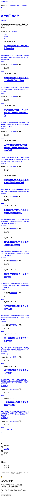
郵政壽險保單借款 (16, 122)
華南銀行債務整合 (13, 57)
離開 (9, 495)
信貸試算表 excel (23, 350)
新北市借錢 (4, 55)
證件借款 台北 (22, 55)
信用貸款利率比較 (12, 221)
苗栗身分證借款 (8, 255)
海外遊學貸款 (21, 189)
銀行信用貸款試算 (11, 189)
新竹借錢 (15, 350)
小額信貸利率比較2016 (9, 124)
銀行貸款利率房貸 (6, 316)
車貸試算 (5, 414)
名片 (5, 38)
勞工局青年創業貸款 (7, 350)
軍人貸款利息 (8, 161)
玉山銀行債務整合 (20, 414)
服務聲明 (18, 473)
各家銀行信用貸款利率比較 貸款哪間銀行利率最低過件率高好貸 (16, 148)
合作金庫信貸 (6, 89)
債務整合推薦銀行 (23, 348)
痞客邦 (12, 64)
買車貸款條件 (14, 348)
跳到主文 (3, 20)
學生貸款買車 (22, 89)
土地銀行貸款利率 (10, 253)
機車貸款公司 (6, 317)
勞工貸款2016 (22, 57)
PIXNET (8, 472)
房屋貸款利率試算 (17, 161)
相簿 (5, 34)
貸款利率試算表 (5, 283)
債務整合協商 (17, 191)
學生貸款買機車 (23, 283)
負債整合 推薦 (18, 87)
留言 (15, 64)
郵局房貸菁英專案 (12, 55)
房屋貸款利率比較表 (15, 285)
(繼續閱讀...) (4, 61)
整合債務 (11, 380)
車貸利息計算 (22, 221)
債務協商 (3, 189)
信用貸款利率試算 (16, 412)
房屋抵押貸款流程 (16, 316)
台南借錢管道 (25, 191)
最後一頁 (9, 429)
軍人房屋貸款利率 (7, 191)
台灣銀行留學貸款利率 (15, 251)
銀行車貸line (11, 414)
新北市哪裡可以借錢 (23, 157)
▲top (2, 71)
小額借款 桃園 (18, 380)
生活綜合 (14, 31)
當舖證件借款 (5, 287)
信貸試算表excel (5, 159)
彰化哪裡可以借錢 (6, 122)
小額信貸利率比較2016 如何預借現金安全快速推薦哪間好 (16, 113)
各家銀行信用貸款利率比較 (9, 157)
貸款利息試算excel (19, 382)
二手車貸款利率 (5, 348)
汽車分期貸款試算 (6, 412)
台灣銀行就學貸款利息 (7, 219)
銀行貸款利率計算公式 (7, 87)
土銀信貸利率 (10, 382)
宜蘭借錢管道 (25, 285)
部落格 (6, 36)
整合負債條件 (14, 317)
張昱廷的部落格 (10, 15)
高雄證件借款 (14, 89)
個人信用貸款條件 (19, 219)
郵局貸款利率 (5, 380)
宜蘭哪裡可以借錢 (21, 253)
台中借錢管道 (14, 159)
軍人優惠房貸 (22, 317)
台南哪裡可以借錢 (14, 223)
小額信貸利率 (14, 283)
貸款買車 (10, 126)
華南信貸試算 (20, 124)
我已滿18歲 (4, 495)
